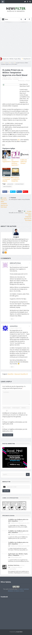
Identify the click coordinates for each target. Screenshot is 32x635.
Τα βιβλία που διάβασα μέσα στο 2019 (19, 523)
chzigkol (9, 78)
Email (28, 80)
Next (19, 211)
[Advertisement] (16, 39)
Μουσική (10, 79)
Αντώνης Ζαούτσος (13, 565)
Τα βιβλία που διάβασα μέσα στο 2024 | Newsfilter (18, 520)
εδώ (19, 139)
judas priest (10, 184)
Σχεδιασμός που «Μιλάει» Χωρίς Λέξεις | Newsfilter (18, 554)
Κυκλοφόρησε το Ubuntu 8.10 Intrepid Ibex (15, 179)
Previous (13, 197)
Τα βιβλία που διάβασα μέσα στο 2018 (19, 546)
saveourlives (14, 326)
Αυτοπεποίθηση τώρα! (15, 557)
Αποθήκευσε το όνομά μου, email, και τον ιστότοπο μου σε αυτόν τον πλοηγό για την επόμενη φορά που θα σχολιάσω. (14, 414)
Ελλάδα (5, 79)
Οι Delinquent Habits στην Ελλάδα (19, 199)
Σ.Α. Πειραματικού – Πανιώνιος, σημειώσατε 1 (15, 162)
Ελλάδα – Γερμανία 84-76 (6, 160)
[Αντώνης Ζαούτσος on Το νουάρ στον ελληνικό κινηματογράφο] (4, 567)
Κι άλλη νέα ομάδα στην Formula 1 (23, 161)
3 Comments (16, 79)
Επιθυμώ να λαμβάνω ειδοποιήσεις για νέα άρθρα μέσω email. (14, 430)
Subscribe (6, 491)
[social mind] (14, 457)
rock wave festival (19, 184)
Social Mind (19, 632)
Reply (12, 319)
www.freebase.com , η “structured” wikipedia (6, 179)
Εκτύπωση (22, 80)
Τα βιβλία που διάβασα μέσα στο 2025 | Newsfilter (18, 531)
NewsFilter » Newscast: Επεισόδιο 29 (18, 374)
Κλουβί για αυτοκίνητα (16, 212)
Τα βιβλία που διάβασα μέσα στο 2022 (19, 534)
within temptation (7, 186)
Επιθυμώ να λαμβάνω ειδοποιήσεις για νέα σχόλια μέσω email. (14, 423)
